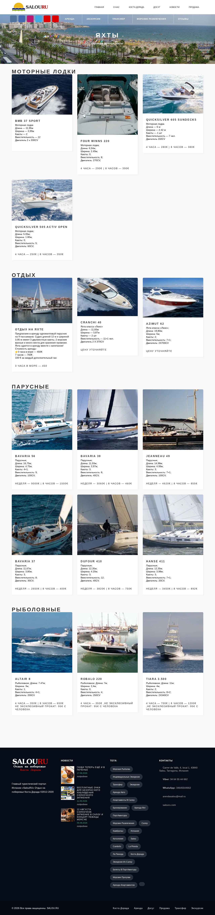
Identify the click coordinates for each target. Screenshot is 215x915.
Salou (133, 839)
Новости (174, 7)
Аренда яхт (140, 808)
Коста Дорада (136, 7)
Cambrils (117, 846)
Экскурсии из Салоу (122, 862)
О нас (116, 7)
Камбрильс (118, 831)
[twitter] (38, 18)
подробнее (82, 776)
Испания (135, 831)
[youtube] (47, 18)
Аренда (70, 19)
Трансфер (119, 19)
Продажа (194, 7)
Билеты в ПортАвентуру (124, 869)
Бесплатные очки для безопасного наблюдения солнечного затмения (88, 792)
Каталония (118, 839)
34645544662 (183, 787)
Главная (99, 7)
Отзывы (183, 19)
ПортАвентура (120, 815)
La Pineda (133, 846)
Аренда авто (119, 792)
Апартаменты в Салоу (124, 800)
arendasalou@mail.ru (174, 796)
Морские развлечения (152, 19)
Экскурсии (94, 19)
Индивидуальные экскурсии (126, 777)
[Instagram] (30, 18)
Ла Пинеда (118, 854)
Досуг (156, 7)
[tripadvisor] (55, 18)
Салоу (145, 823)
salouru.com (169, 805)
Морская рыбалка (121, 769)
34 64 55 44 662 (179, 779)
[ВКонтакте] (13, 18)
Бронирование (120, 808)
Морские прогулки (121, 877)
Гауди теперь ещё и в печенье (91, 768)
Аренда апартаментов (124, 885)
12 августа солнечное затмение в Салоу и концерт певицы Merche (90, 814)
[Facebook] (21, 18)
